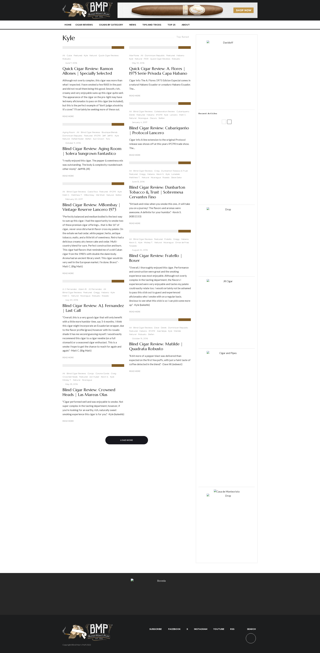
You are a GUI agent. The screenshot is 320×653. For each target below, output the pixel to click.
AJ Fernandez (95, 289)
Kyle (86, 55)
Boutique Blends (109, 132)
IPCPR (97, 135)
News (132, 25)
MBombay (89, 195)
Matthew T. (76, 195)
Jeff (104, 135)
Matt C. (66, 195)
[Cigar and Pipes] (227, 353)
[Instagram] (231, 25)
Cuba (69, 55)
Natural (93, 55)
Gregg (97, 292)
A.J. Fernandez (69, 289)
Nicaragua (85, 295)
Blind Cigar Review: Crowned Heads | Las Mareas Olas (88, 392)
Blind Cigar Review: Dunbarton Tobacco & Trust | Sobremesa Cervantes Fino (157, 192)
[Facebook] (220, 25)
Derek (132, 115)
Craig (113, 373)
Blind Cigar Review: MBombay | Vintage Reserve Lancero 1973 (91, 207)
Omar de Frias (182, 242)
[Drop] (227, 209)
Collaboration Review (164, 111)
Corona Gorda (102, 373)
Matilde (177, 331)
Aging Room (68, 132)
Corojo (91, 373)
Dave (156, 327)
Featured (78, 55)
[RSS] (242, 25)
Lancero (174, 115)
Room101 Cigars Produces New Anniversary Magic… (231, 181)
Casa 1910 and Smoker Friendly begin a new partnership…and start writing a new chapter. (232, 148)
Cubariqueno (182, 111)
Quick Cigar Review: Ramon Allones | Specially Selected (87, 71)
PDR (146, 59)
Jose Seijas (161, 331)
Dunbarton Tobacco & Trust (174, 171)
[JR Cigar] (227, 281)
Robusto (66, 59)
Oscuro (153, 118)
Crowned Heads (70, 377)
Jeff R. (110, 135)
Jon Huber (94, 377)
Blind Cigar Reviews (90, 132)
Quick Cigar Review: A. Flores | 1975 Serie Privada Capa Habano (158, 71)
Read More (68, 116)
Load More (126, 440)
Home (67, 25)
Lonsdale (175, 174)
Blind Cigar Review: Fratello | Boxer (155, 258)
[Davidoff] (188, 4)
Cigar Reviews (84, 25)
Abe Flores (134, 55)
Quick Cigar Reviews (108, 55)
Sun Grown (98, 139)
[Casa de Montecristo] (227, 491)
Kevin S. (104, 377)
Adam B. (82, 289)
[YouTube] (237, 25)
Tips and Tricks (151, 25)
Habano (105, 292)
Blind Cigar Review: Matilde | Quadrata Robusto (156, 346)
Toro (108, 139)
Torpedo (133, 245)
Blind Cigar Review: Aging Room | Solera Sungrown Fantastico (91, 151)
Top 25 (171, 25)
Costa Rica (93, 191)
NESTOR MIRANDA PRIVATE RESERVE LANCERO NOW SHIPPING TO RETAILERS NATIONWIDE (233, 132)
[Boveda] (160, 580)
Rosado (105, 295)
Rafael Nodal (78, 139)
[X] (226, 25)
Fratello (168, 239)
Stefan (88, 139)
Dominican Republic (72, 135)
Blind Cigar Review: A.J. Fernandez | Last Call (93, 308)
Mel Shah (100, 195)
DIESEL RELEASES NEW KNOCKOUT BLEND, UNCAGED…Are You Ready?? (233, 164)
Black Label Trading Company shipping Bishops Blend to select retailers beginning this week (231, 196)
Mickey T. (66, 380)
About (186, 25)
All (63, 55)
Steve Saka (176, 177)
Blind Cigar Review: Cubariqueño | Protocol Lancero (159, 130)
